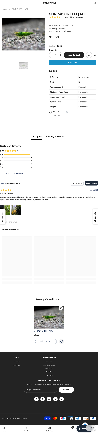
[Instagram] (42, 399)
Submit (66, 389)
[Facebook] (36, 399)
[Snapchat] (49, 399)
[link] (17, 279)
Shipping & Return (55, 136)
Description (36, 136)
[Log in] (95, 3)
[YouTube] (55, 399)
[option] (23, 34)
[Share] (94, 55)
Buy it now (72, 62)
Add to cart (74, 55)
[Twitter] (61, 399)
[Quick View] (61, 308)
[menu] (3, 3)
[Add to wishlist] (89, 55)
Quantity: (53, 50)
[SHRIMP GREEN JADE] (49, 317)
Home (4, 9)
